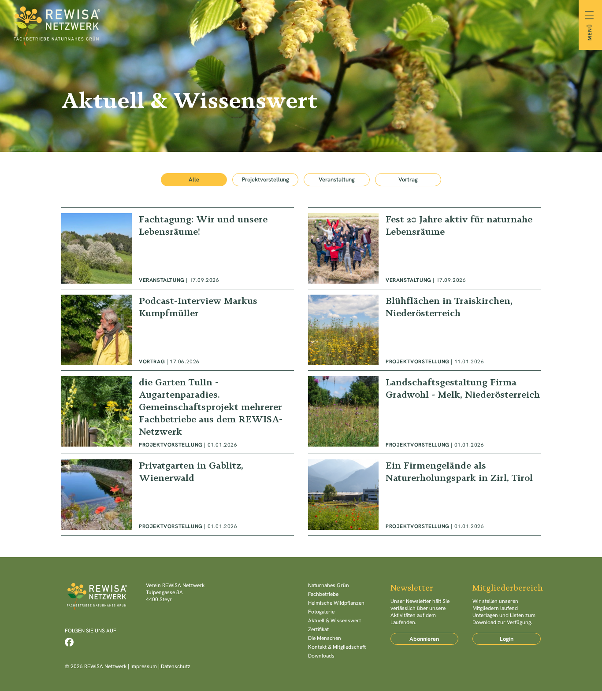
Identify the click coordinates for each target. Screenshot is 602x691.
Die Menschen (324, 638)
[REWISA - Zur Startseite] (301, 25)
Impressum (143, 666)
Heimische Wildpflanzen (336, 602)
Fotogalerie (321, 611)
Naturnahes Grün (328, 585)
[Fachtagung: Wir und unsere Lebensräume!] (177, 248)
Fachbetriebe (323, 594)
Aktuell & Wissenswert (334, 620)
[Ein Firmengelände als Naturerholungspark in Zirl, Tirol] (424, 494)
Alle (194, 179)
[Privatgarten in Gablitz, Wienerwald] (177, 494)
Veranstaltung (337, 179)
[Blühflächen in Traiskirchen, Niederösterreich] (424, 329)
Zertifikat (318, 629)
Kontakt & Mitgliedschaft (337, 646)
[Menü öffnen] (590, 25)
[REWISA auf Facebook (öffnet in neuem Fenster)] (69, 642)
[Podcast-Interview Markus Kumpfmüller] (177, 329)
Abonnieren (424, 639)
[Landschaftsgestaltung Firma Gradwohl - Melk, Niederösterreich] (424, 412)
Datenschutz (175, 666)
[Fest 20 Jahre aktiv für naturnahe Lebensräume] (424, 248)
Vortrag (408, 179)
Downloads (321, 655)
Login (506, 639)
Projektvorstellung (265, 179)
